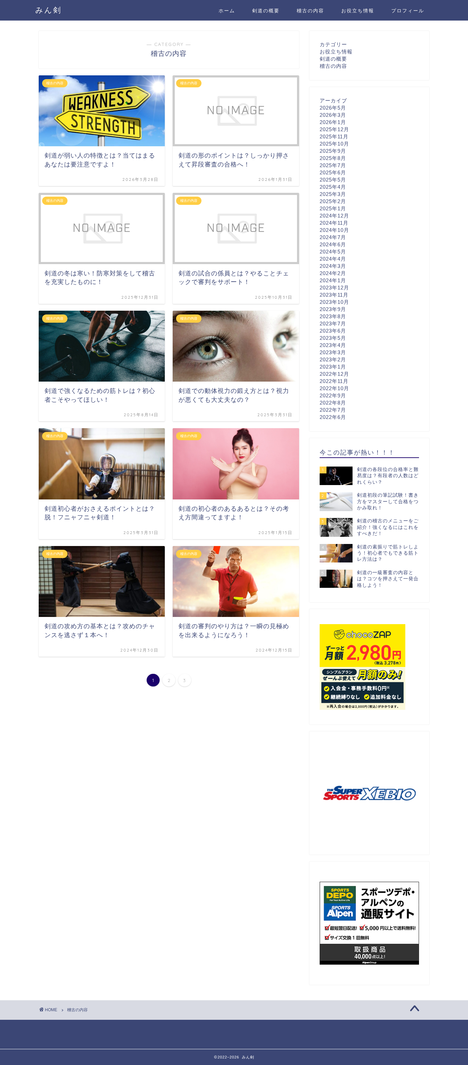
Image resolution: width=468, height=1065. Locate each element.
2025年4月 (333, 187)
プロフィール (407, 11)
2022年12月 (334, 374)
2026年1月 (333, 122)
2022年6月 (333, 417)
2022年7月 (333, 410)
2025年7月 (333, 165)
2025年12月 (334, 129)
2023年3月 (333, 352)
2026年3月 (333, 115)
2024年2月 (333, 273)
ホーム (227, 11)
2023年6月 (333, 331)
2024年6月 (333, 244)
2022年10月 (334, 388)
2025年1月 (333, 208)
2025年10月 (334, 144)
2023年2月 (333, 359)
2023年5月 (333, 338)
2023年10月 (334, 302)
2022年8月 (333, 403)
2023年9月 (333, 309)
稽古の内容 (310, 11)
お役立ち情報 (357, 11)
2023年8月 (333, 316)
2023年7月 (333, 323)
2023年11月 (334, 295)
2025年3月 (333, 194)
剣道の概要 (266, 11)
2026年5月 (333, 108)
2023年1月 (333, 367)
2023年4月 (333, 345)
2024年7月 (333, 237)
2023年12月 (334, 287)
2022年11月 (334, 381)
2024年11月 (334, 223)
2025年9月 (333, 151)
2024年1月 (333, 280)
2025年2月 (333, 201)
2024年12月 (334, 216)
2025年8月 (333, 158)
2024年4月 (333, 259)
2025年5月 (333, 180)
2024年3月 (333, 266)
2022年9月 (333, 395)
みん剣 (48, 9)
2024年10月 (334, 230)
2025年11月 (334, 136)
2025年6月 (333, 172)
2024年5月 (333, 252)
